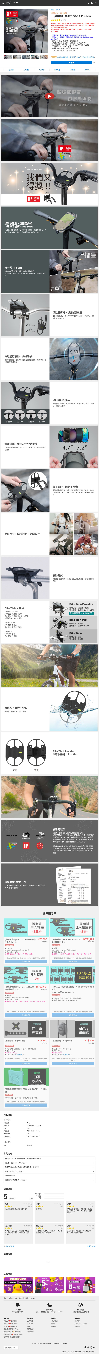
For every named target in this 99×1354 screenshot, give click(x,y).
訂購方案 (26, 70)
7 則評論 (64, 20)
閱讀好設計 (30, 1329)
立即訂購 (71, 63)
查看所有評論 (91, 1246)
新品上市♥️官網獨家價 (10, 1321)
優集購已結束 (26, 961)
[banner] (12, 3)
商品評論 (72, 70)
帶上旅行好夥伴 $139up (11, 1329)
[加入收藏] (93, 62)
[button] (88, 3)
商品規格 (41, 70)
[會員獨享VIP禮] (18, 1285)
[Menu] (3, 3)
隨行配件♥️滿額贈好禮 (10, 1326)
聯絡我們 (77, 1321)
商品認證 (77, 1326)
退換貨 (53, 1323)
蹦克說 (29, 1326)
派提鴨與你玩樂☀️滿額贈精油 (12, 1332)
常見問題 (57, 70)
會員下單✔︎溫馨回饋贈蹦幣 (12, 1337)
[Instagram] (91, 1347)
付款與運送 (54, 1321)
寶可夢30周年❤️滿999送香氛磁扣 (14, 1334)
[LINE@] (88, 1347)
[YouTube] (94, 1347)
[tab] (49, 1159)
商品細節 (11, 70)
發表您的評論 (10, 1246)
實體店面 (30, 1323)
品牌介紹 (30, 1321)
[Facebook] (85, 1347)
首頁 (52, 10)
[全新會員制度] (80, 1285)
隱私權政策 (30, 1332)
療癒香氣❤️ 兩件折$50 (10, 1323)
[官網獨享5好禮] (49, 1285)
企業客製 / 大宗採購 (81, 1323)
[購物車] (96, 3)
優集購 (58, 10)
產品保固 (53, 1326)
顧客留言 (87, 70)
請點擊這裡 (18, 1055)
